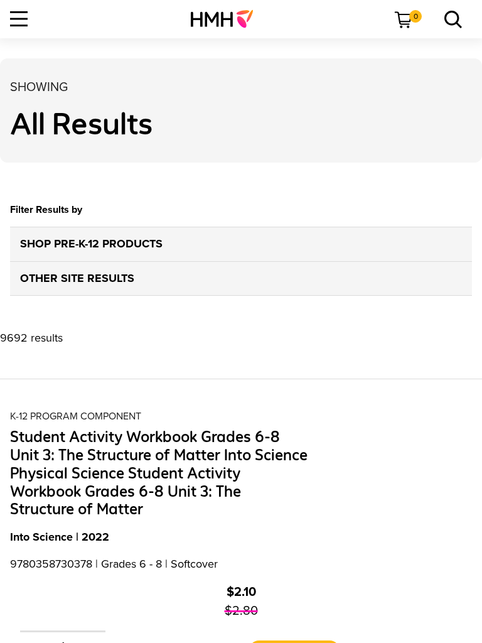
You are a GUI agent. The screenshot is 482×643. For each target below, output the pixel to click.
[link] (227, 19)
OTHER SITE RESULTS (77, 278)
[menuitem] (227, 19)
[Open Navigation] (19, 19)
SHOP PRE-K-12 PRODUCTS (91, 244)
